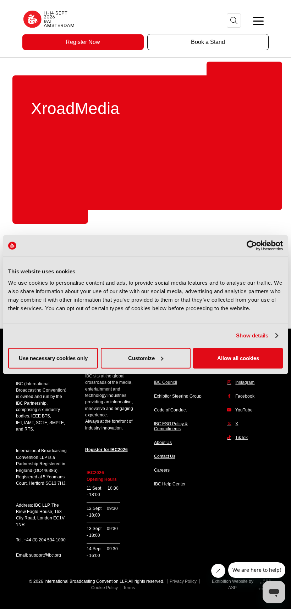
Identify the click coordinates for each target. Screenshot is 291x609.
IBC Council (165, 382)
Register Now (83, 42)
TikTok (241, 437)
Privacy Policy (183, 581)
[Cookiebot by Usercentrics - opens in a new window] (252, 245)
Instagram (244, 382)
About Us (163, 442)
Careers (162, 470)
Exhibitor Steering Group (178, 396)
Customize (141, 358)
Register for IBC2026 (106, 449)
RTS (28, 429)
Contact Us (164, 456)
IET (19, 422)
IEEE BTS (40, 416)
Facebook (244, 396)
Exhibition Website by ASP (232, 584)
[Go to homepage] (49, 30)
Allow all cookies (238, 358)
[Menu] (258, 20)
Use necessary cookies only (53, 358)
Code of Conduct (170, 410)
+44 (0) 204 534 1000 (45, 539)
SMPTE (56, 422)
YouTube (244, 410)
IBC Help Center (170, 484)
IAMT (29, 422)
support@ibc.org (45, 555)
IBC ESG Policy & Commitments (171, 426)
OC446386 (45, 470)
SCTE (41, 422)
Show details (252, 335)
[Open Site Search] (234, 20)
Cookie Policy (104, 587)
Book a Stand (208, 42)
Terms (129, 587)
